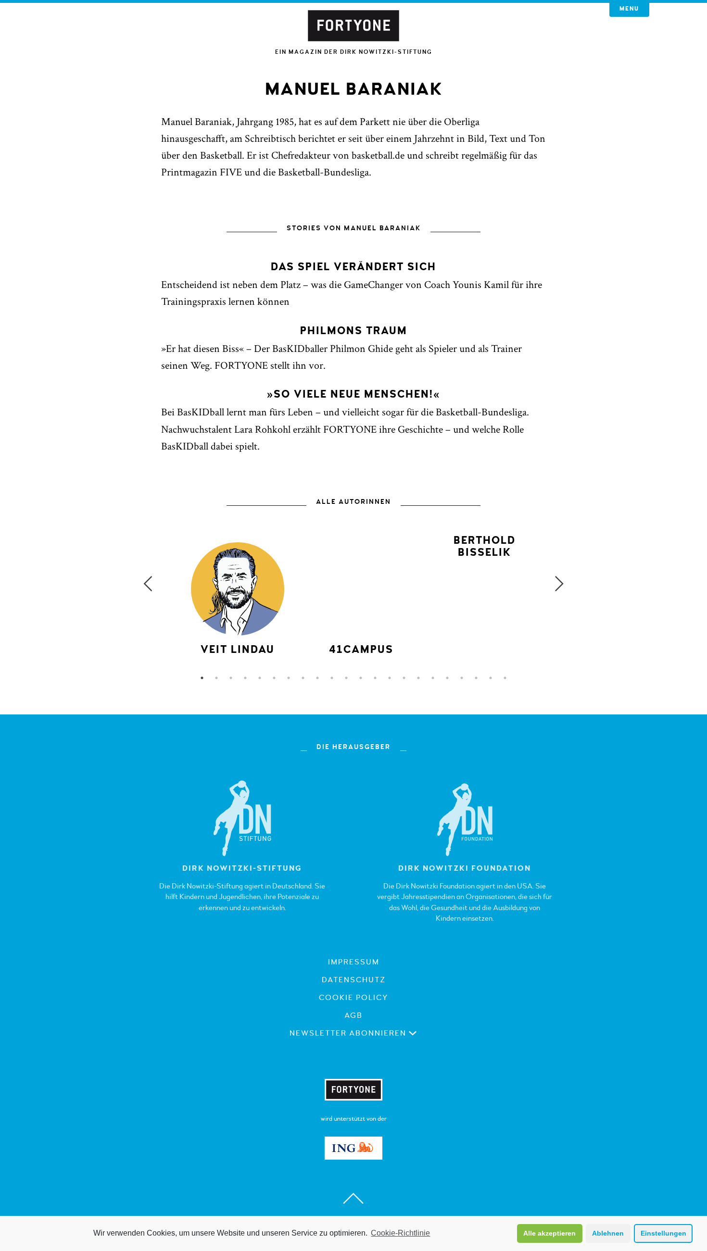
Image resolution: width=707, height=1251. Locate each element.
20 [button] (476, 678)
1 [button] (202, 678)
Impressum (353, 962)
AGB (353, 1015)
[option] (361, 597)
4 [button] (245, 678)
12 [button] (361, 678)
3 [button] (231, 678)
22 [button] (505, 678)
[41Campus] (361, 589)
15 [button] (404, 678)
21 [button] (490, 678)
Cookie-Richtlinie (400, 1233)
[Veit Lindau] (237, 589)
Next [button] (559, 583)
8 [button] (303, 678)
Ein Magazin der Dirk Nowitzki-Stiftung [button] (353, 52)
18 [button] (447, 678)
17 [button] (433, 678)
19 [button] (462, 678)
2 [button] (216, 678)
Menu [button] (629, 9)
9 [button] (317, 678)
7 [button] (288, 678)
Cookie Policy (353, 997)
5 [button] (260, 678)
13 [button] (375, 678)
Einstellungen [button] (663, 1233)
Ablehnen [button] (608, 1233)
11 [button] (346, 678)
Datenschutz (354, 980)
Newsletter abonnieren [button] (349, 1033)
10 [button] (332, 678)
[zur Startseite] (353, 25)
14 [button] (389, 678)
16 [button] (418, 678)
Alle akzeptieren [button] (549, 1233)
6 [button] (274, 678)
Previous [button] (147, 583)
